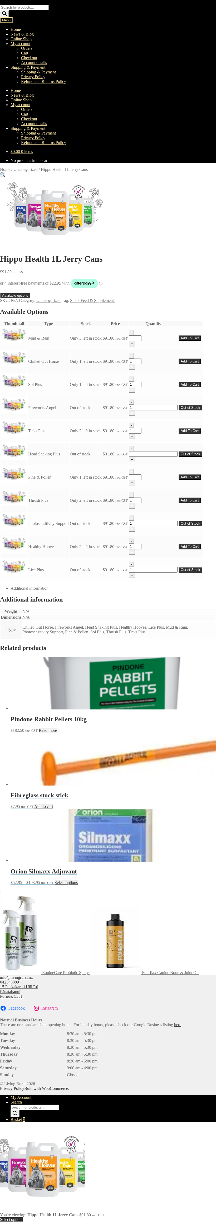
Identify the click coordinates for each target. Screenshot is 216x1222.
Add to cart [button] (43, 806)
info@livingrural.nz (16, 977)
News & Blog (22, 34)
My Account (21, 1097)
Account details (34, 62)
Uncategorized (25, 169)
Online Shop (21, 39)
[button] (2, 174)
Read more (48, 730)
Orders (26, 48)
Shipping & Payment (28, 67)
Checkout (29, 58)
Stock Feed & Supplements (92, 300)
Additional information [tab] (29, 588)
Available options (15, 295)
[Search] (4, 13)
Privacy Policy (33, 76)
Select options (66, 882)
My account (20, 43)
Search (16, 1102)
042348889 (9, 982)
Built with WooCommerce (46, 1088)
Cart (24, 53)
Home (16, 29)
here (177, 1024)
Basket (18, 1119)
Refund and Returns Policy (43, 81)
